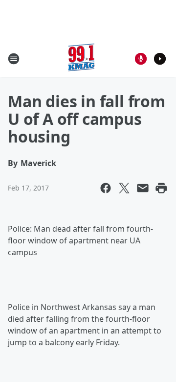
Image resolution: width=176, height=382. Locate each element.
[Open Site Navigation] (14, 59)
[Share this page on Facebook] (105, 188)
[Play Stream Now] (160, 59)
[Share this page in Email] (143, 188)
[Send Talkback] (141, 59)
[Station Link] (81, 58)
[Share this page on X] (124, 188)
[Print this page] (161, 188)
